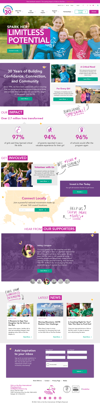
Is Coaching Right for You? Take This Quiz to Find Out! (79, 323)
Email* (47, 355)
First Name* (49, 350)
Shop (78, 5)
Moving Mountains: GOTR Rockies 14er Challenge (49, 323)
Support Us (54, 12)
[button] (98, 5)
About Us (60, 5)
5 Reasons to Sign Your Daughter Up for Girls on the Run (19, 323)
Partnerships (67, 12)
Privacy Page (56, 381)
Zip (68, 355)
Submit (79, 371)
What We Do (18, 12)
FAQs (72, 5)
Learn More (24, 99)
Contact (47, 381)
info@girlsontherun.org (19, 389)
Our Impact (43, 12)
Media (65, 381)
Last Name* (70, 350)
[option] (50, 257)
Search (41, 210)
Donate (94, 12)
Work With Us (37, 381)
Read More (26, 337)
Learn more (70, 1)
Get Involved (30, 12)
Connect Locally (80, 12)
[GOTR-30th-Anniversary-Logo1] (7, 12)
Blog (67, 5)
